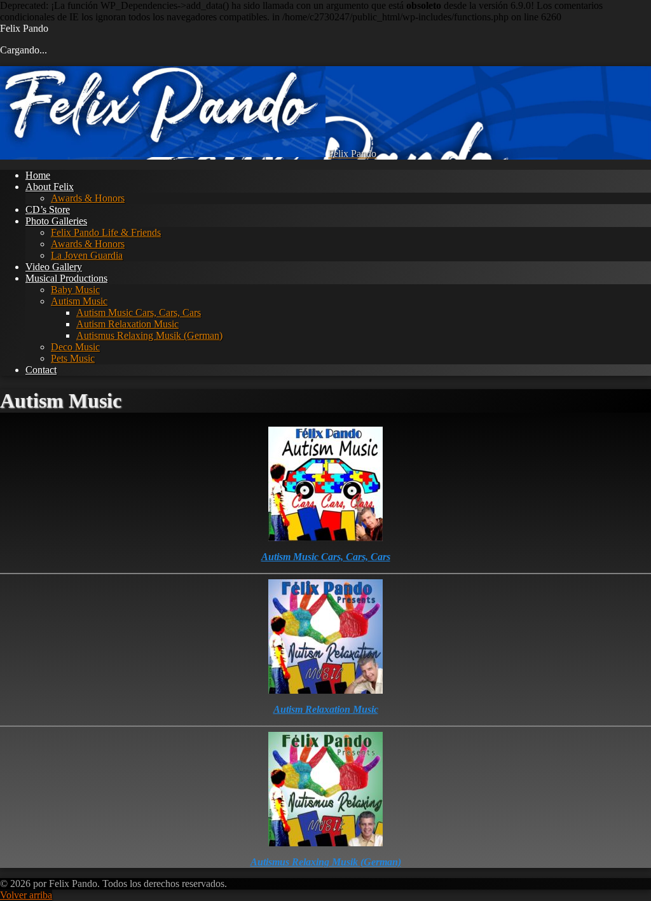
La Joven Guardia (87, 255)
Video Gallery (53, 266)
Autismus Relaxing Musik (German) (149, 335)
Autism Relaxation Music (127, 324)
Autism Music (79, 301)
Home (37, 175)
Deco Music (75, 346)
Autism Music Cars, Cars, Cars (138, 312)
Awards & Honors (88, 198)
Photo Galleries (56, 221)
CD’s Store (47, 209)
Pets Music (73, 358)
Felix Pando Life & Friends (106, 232)
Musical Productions (66, 278)
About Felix (49, 186)
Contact (41, 369)
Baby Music (75, 289)
